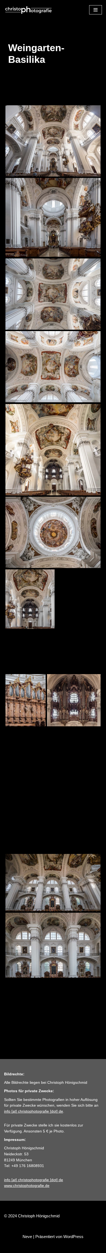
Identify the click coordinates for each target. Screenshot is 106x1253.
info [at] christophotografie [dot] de (33, 1111)
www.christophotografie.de (26, 1186)
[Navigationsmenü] (95, 9)
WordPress (73, 1236)
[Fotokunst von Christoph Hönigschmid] (28, 10)
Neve (27, 1236)
